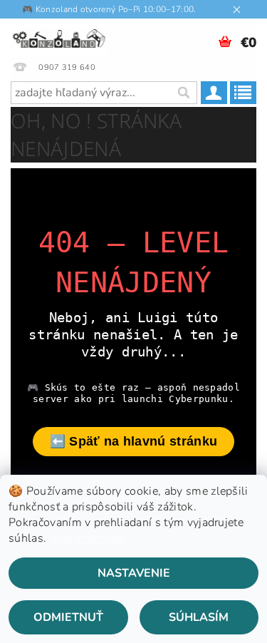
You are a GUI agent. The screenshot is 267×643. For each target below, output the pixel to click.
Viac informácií (88, 538)
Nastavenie (134, 573)
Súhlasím (199, 617)
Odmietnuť (68, 617)
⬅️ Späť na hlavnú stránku (134, 441)
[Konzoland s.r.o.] (59, 37)
